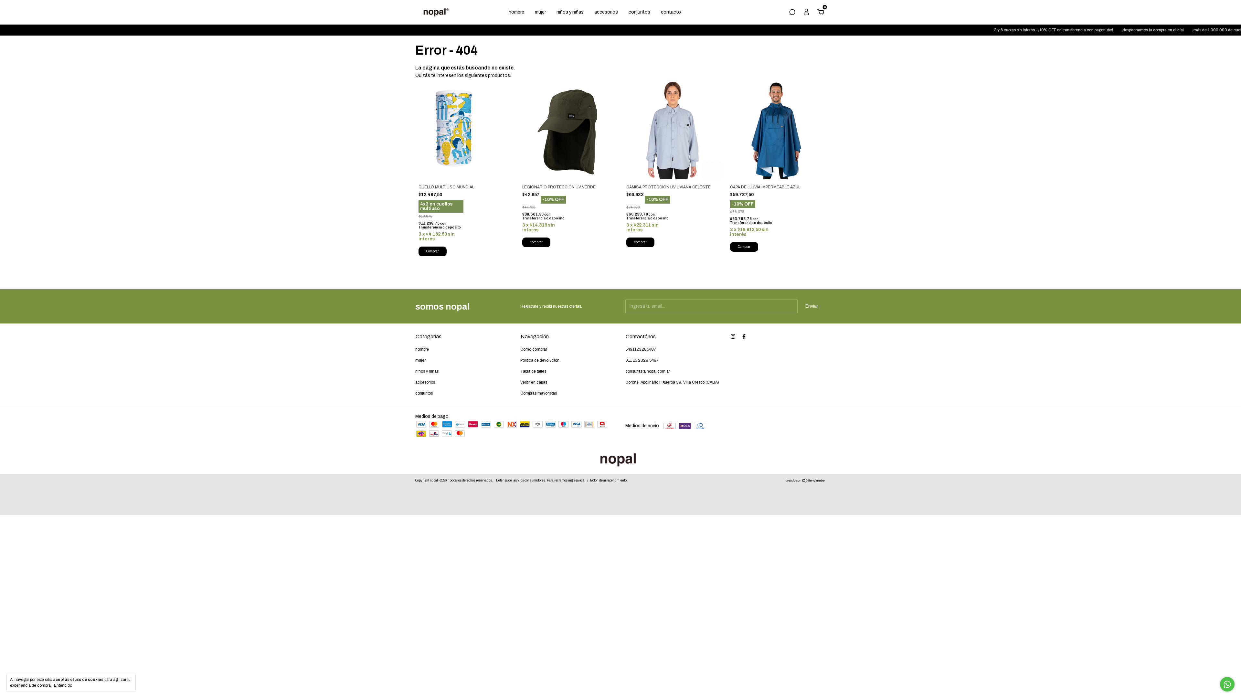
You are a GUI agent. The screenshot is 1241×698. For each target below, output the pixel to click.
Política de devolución (539, 360)
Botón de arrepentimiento (608, 480)
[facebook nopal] (744, 336)
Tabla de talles (533, 371)
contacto (671, 12)
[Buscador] (792, 13)
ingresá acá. (576, 480)
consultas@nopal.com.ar (647, 371)
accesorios (606, 12)
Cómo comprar (533, 349)
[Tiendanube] (805, 481)
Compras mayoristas (538, 393)
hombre (516, 12)
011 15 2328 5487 (642, 360)
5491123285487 (640, 349)
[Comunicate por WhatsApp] (1227, 684)
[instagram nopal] (733, 336)
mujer (540, 12)
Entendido (63, 685)
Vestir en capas (533, 382)
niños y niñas (570, 12)
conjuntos (639, 12)
